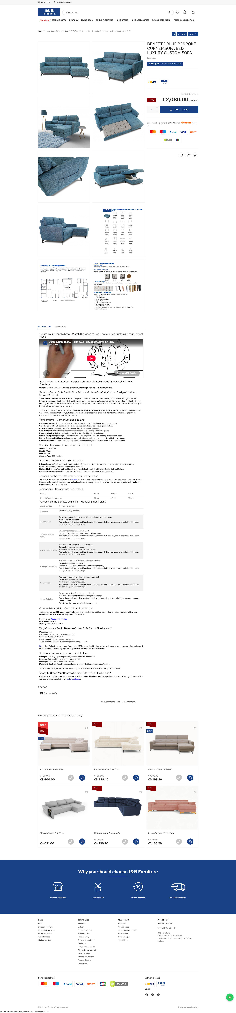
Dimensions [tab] (60, 327)
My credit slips (123, 937)
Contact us (82, 943)
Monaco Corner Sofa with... (52, 833)
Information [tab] (44, 327)
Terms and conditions (86, 940)
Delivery (81, 927)
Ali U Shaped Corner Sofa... (52, 769)
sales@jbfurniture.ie (167, 928)
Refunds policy (83, 933)
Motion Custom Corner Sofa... (107, 833)
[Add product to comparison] (71, 778)
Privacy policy (83, 937)
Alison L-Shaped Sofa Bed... (160, 769)
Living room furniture (46, 930)
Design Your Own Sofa (87, 947)
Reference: (151, 58)
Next (191, 34)
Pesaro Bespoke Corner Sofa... (162, 833)
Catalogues (82, 963)
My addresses (123, 927)
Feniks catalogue (73, 679)
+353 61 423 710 (165, 923)
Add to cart (181, 109)
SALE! (40, 923)
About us (81, 923)
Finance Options (84, 960)
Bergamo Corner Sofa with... (107, 769)
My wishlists (122, 940)
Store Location (84, 953)
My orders (122, 923)
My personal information (127, 930)
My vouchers (123, 933)
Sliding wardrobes (45, 933)
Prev (182, 34)
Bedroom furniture (45, 927)
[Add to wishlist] (86, 729)
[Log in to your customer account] (184, 13)
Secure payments (85, 930)
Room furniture (44, 937)
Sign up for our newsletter (88, 950)
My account (123, 920)
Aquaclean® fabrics (59, 619)
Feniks (74, 479)
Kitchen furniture (44, 940)
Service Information (86, 957)
